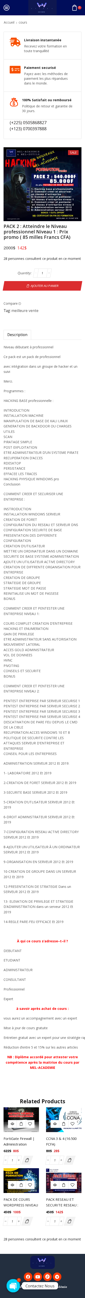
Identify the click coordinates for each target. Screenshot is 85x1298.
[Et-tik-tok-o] (47, 1277)
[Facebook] (28, 1277)
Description (17, 334)
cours (23, 22)
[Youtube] (38, 1277)
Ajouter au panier (44, 285)
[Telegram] (57, 1277)
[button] (27, 1160)
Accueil (9, 22)
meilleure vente (24, 310)
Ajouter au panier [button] (21, 1124)
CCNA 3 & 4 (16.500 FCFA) (61, 1141)
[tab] (17, 335)
